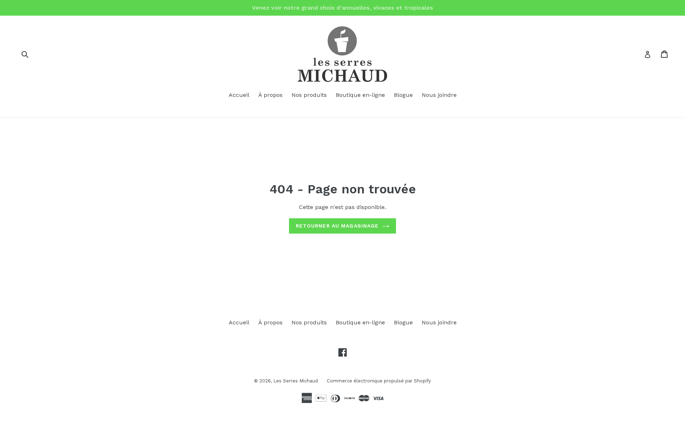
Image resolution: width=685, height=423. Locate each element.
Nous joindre (439, 95)
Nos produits (309, 95)
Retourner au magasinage (337, 226)
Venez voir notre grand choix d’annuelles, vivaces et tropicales (342, 7)
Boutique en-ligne (360, 95)
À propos (270, 95)
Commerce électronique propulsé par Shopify (379, 380)
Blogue (403, 95)
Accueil (239, 95)
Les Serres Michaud (295, 380)
